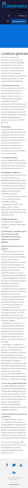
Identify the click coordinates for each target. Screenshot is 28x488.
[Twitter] (21, 16)
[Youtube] (25, 16)
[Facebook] (19, 16)
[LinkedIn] (23, 16)
